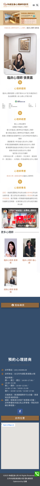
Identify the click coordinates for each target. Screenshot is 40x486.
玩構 (25, 481)
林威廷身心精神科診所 (11, 28)
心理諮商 (29, 195)
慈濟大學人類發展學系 (15, 176)
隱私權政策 (29, 478)
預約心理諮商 (20, 360)
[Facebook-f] (20, 411)
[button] (33, 5)
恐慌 (4, 193)
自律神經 (29, 193)
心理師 (23, 28)
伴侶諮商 (5, 198)
